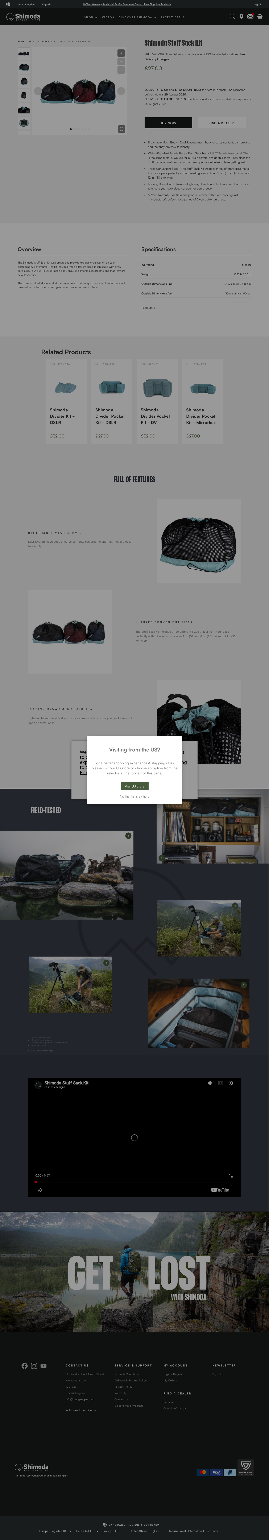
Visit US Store (134, 786)
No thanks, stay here (134, 796)
